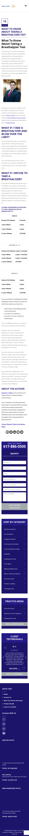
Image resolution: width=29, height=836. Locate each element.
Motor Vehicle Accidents (12, 574)
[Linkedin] (14, 432)
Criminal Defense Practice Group (16, 118)
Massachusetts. (10, 123)
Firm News (7, 564)
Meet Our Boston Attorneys (13, 700)
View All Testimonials (14, 674)
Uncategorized (9, 589)
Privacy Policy (18, 832)
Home (6, 694)
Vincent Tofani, (10, 115)
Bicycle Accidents (10, 529)
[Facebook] (7, 432)
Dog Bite (7, 554)
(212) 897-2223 (12, 780)
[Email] (21, 432)
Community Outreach (11, 544)
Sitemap (11, 832)
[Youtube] (18, 432)
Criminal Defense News (12, 549)
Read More (13, 668)
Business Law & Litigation (12, 613)
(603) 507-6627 (12, 816)
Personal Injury (9, 579)
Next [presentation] (26, 657)
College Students (10, 539)
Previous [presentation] (3, 657)
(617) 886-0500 (12, 768)
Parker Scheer (9, 6)
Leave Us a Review (10, 707)
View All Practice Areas (14, 624)
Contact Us (7, 697)
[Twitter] (11, 432)
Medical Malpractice (11, 569)
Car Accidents (8, 534)
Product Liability (9, 584)
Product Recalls (9, 704)
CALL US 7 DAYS (14, 445)
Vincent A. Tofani (7, 393)
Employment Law (10, 559)
